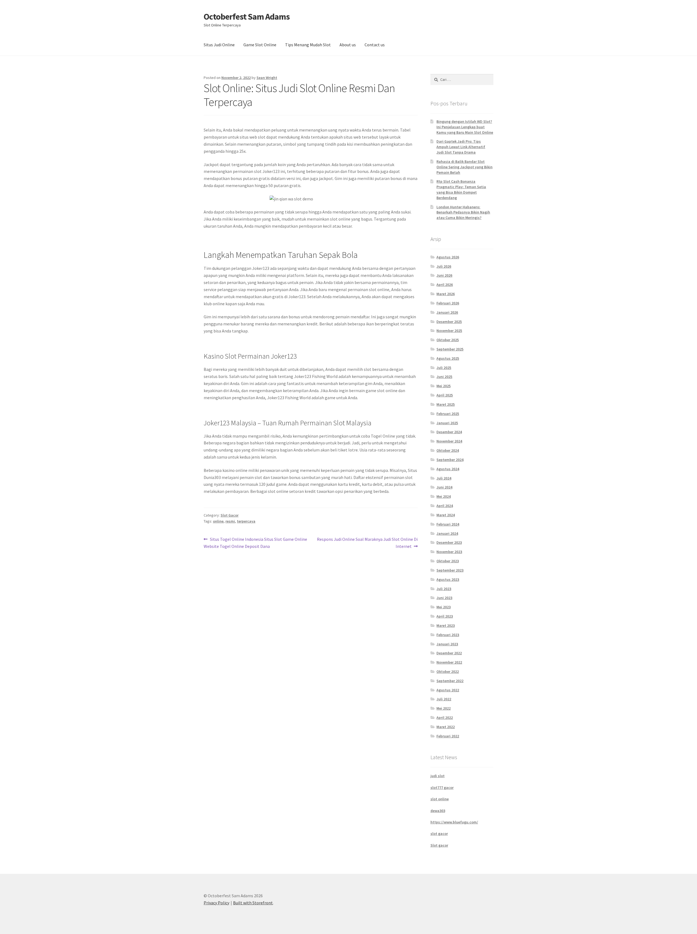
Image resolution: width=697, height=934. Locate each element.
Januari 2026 (447, 312)
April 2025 (444, 395)
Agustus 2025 (447, 358)
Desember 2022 (449, 653)
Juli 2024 (443, 478)
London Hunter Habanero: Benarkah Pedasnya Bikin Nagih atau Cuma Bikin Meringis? (463, 212)
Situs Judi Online (219, 44)
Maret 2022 (445, 726)
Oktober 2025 (447, 339)
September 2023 (449, 570)
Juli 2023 (443, 588)
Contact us (375, 44)
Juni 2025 (444, 376)
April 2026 (444, 284)
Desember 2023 (449, 542)
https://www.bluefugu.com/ (454, 822)
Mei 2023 (443, 607)
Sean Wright (266, 77)
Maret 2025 (445, 404)
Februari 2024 (447, 524)
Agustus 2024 (447, 468)
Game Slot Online (259, 44)
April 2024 (444, 505)
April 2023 (444, 616)
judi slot (437, 775)
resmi (230, 521)
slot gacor (439, 833)
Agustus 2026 (447, 257)
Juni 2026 (444, 275)
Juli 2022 (443, 699)
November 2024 (449, 441)
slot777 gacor (442, 787)
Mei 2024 (443, 496)
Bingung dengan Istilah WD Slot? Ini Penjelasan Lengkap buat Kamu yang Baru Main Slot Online (464, 127)
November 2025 (449, 330)
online (218, 521)
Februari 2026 (447, 303)
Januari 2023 (447, 644)
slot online (439, 798)
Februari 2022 (447, 736)
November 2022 (449, 662)
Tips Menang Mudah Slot (308, 44)
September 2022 (449, 680)
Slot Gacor (230, 515)
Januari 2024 (447, 533)
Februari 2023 (447, 634)
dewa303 (437, 810)
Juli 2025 (443, 367)
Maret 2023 (445, 625)
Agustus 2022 (447, 690)
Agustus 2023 (447, 579)
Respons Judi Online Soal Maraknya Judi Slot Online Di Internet (367, 542)
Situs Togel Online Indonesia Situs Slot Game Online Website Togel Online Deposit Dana (255, 542)
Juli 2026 (443, 266)
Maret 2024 (445, 514)
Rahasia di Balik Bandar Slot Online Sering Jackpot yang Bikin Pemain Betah (464, 167)
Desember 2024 (449, 431)
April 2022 (444, 717)
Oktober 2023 (447, 560)
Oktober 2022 (447, 671)
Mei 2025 (443, 385)
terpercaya (246, 521)
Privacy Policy (216, 902)
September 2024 (449, 459)
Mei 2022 (443, 708)
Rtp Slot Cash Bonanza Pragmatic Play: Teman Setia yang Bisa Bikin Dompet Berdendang (461, 189)
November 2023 (449, 551)
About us (348, 44)
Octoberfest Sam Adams (247, 16)
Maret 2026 (445, 293)
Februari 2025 (447, 413)
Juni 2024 (444, 487)
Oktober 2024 (447, 450)
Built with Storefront (253, 902)
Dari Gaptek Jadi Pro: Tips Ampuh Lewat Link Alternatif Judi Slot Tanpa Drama (460, 147)
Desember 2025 (449, 321)
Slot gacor (439, 845)
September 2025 (449, 349)
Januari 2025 (447, 422)
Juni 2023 (444, 597)
